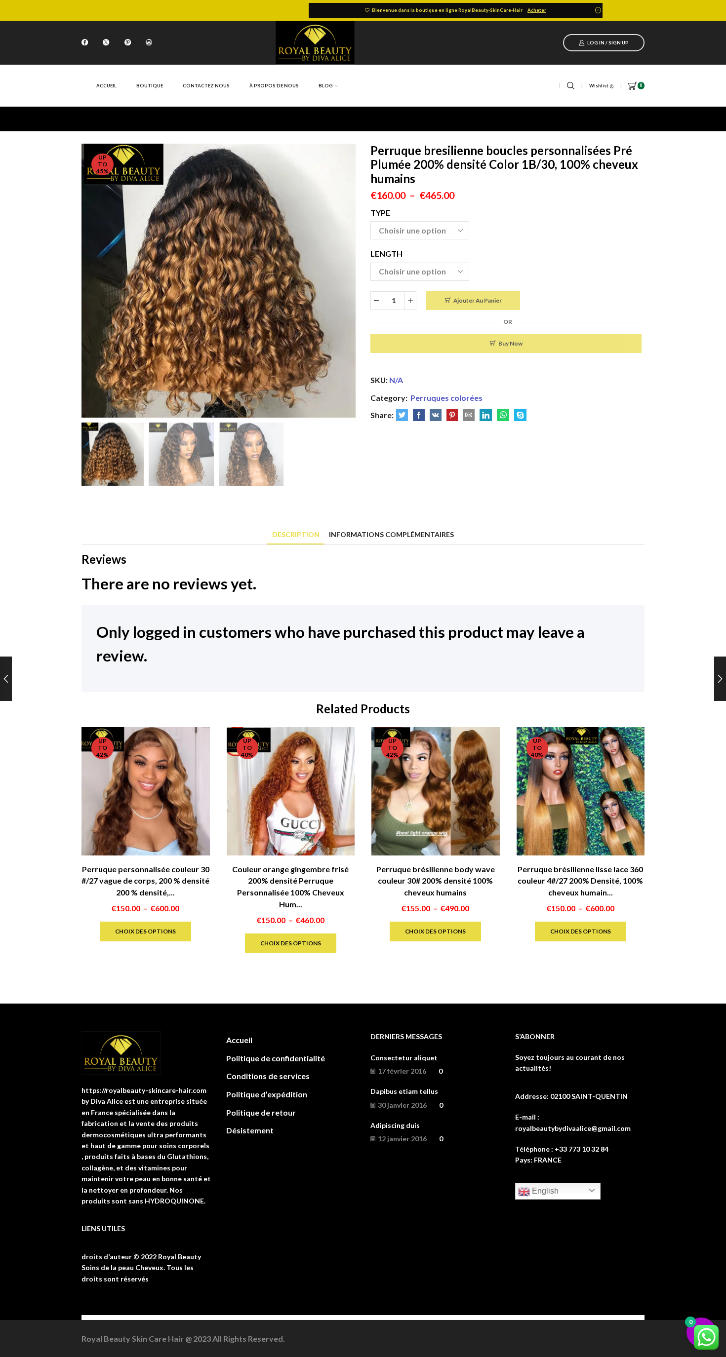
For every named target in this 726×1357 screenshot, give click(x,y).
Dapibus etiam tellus (404, 1091)
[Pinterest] (127, 43)
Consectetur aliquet (404, 1057)
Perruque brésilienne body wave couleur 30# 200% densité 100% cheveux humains (435, 880)
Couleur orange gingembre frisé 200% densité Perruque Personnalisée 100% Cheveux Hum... (290, 886)
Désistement (250, 1130)
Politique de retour (261, 1112)
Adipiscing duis (395, 1125)
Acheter (536, 10)
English (544, 1191)
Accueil (106, 85)
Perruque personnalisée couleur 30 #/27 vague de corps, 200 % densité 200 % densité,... (145, 880)
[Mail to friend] (468, 415)
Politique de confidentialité (275, 1058)
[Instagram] (149, 43)
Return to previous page (605, 119)
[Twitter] (106, 43)
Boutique (149, 85)
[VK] (435, 415)
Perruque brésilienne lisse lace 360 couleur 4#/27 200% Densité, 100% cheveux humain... (580, 880)
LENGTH (386, 253)
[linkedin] (485, 415)
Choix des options (145, 931)
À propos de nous (274, 85)
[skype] (519, 415)
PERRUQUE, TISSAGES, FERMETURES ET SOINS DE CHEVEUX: (214, 119)
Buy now (510, 343)
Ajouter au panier (477, 300)
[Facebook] (84, 43)
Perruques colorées (356, 119)
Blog (326, 85)
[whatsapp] (503, 415)
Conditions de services (268, 1076)
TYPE (380, 212)
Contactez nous (206, 85)
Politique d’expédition (266, 1094)
